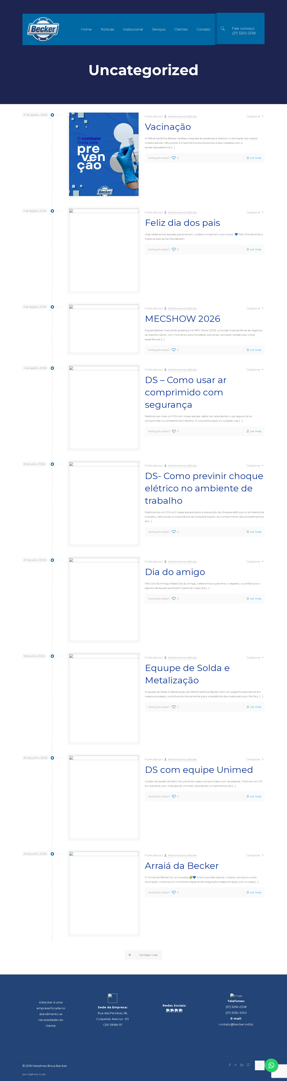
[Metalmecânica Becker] (43, 29)
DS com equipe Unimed (199, 769)
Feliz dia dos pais (182, 222)
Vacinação (168, 126)
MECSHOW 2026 (182, 318)
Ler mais (255, 157)
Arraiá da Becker (182, 865)
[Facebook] (230, 1065)
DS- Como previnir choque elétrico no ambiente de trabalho (204, 488)
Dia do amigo (175, 571)
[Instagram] (248, 1065)
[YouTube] (236, 1065)
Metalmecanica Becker (182, 116)
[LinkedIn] (242, 1065)
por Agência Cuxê (33, 1074)
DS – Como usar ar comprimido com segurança (186, 392)
